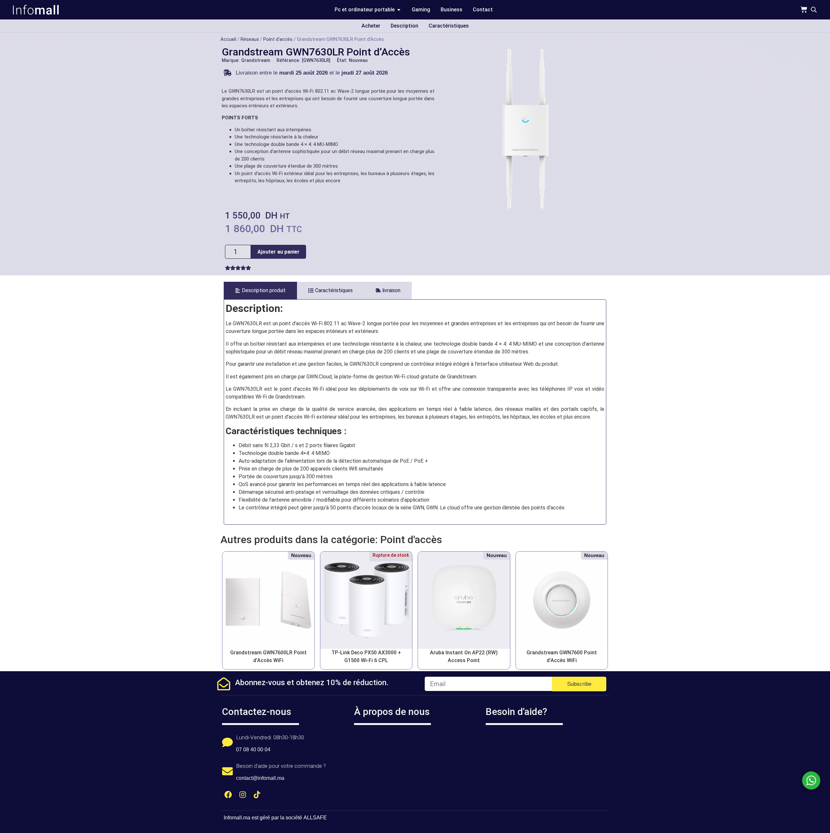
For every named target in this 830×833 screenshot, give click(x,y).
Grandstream (255, 60)
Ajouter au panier (278, 252)
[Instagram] (243, 795)
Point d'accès (277, 39)
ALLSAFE (315, 817)
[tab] (260, 290)
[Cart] (804, 9)
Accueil (228, 39)
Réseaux (250, 39)
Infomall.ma (237, 817)
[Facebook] (228, 795)
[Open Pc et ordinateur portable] (398, 10)
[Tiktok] (257, 795)
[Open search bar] (814, 10)
